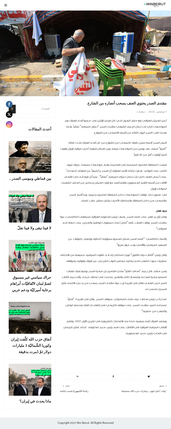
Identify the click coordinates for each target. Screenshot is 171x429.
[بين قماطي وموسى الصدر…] (30, 157)
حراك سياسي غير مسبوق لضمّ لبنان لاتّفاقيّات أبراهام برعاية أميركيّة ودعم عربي (30, 284)
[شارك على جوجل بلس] (78, 376)
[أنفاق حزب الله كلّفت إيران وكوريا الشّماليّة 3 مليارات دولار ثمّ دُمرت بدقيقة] (30, 318)
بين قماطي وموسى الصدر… (30, 179)
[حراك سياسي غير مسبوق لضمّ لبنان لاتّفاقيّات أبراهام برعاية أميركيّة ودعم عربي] (30, 256)
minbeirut (146, 358)
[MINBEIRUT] (113, 5)
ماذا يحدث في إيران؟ (35, 401)
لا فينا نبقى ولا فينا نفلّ (34, 228)
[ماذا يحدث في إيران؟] (30, 380)
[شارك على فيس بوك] (113, 376)
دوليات (141, 112)
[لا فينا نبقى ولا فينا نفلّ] (30, 207)
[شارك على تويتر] (148, 376)
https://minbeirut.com (136, 366)
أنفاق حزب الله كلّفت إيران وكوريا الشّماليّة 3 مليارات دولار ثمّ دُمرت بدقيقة (31, 346)
